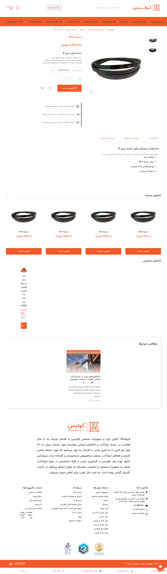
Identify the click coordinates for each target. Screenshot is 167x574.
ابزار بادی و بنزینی (100, 520)
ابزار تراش (104, 508)
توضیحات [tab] (153, 138)
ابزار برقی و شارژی (100, 512)
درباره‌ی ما (77, 500)
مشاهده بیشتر (94, 400)
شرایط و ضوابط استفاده (72, 496)
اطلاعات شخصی (35, 492)
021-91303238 (139, 509)
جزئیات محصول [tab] (131, 138)
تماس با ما (77, 512)
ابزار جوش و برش (101, 524)
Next (13, 194)
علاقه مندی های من (33, 508)
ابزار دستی (103, 516)
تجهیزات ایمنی (102, 492)
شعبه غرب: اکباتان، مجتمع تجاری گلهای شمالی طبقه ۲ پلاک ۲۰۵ (130, 500)
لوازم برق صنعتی (101, 528)
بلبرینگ (105, 504)
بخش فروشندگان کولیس (71, 504)
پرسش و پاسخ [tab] (107, 138)
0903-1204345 (138, 513)
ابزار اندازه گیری (101, 532)
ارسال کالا (77, 492)
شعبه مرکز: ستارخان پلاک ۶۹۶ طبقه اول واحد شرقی (129, 493)
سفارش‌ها (37, 496)
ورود (80, 516)
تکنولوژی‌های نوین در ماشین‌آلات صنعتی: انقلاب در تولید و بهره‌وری (85, 378)
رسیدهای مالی (36, 500)
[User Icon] (17, 7)
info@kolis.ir (139, 505)
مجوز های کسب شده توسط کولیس (66, 508)
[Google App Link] (83, 548)
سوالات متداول (75, 520)
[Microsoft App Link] (67, 548)
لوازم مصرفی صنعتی (99, 496)
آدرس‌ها (38, 504)
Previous (7, 194)
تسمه (79, 58)
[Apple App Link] (99, 548)
